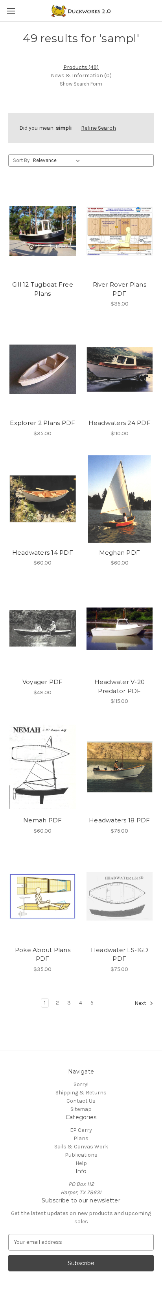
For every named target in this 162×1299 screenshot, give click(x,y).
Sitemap (81, 1109)
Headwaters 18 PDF (119, 820)
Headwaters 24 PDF (119, 423)
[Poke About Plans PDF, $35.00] (42, 896)
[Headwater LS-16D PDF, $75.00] (120, 896)
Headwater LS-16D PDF (119, 954)
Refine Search (98, 128)
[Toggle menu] (11, 11)
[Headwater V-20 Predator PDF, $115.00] (120, 628)
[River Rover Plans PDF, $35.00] (120, 231)
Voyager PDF (42, 682)
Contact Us (81, 1101)
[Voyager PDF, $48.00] (42, 628)
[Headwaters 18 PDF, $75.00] (120, 767)
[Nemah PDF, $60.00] (42, 767)
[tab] (81, 67)
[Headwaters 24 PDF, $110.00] (120, 369)
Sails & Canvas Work (81, 1146)
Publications (81, 1155)
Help (81, 1163)
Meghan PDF (119, 552)
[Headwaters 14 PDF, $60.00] (42, 499)
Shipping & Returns (81, 1092)
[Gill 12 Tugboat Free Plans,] (42, 231)
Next (140, 1003)
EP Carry (81, 1130)
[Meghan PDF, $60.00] (120, 499)
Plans (81, 1138)
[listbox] (58, 160)
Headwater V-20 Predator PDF (119, 686)
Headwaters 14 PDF (42, 552)
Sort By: (22, 160)
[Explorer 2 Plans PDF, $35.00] (42, 369)
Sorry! (81, 1084)
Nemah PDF (42, 820)
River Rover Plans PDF (119, 289)
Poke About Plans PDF (42, 954)
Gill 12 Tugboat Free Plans (42, 289)
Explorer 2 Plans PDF (42, 423)
